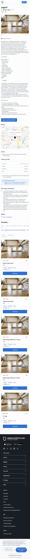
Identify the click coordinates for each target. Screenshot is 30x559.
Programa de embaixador (9, 526)
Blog (4, 501)
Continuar (15, 273)
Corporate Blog (7, 523)
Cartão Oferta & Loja (8, 507)
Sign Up (24, 2)
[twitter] (7, 448)
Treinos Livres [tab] (10, 235)
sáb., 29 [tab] (16, 225)
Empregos (5, 493)
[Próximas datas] (28, 226)
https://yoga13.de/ (7, 217)
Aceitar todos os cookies (21, 549)
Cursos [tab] (3, 235)
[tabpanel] (15, 334)
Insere (5, 182)
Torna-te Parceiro (7, 520)
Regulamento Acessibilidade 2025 (11, 510)
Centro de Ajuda (7, 533)
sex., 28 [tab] (12, 225)
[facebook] (4, 448)
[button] (15, 457)
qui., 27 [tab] (8, 225)
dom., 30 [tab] (21, 225)
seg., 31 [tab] (25, 225)
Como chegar (13, 134)
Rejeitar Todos (8, 549)
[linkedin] (14, 448)
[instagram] (11, 448)
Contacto (5, 499)
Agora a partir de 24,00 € (9, 120)
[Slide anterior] (26, 35)
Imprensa (5, 496)
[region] (15, 549)
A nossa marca (6, 504)
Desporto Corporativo (8, 517)
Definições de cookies (15, 555)
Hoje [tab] (2, 225)
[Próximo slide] (28, 35)
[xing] (17, 448)
